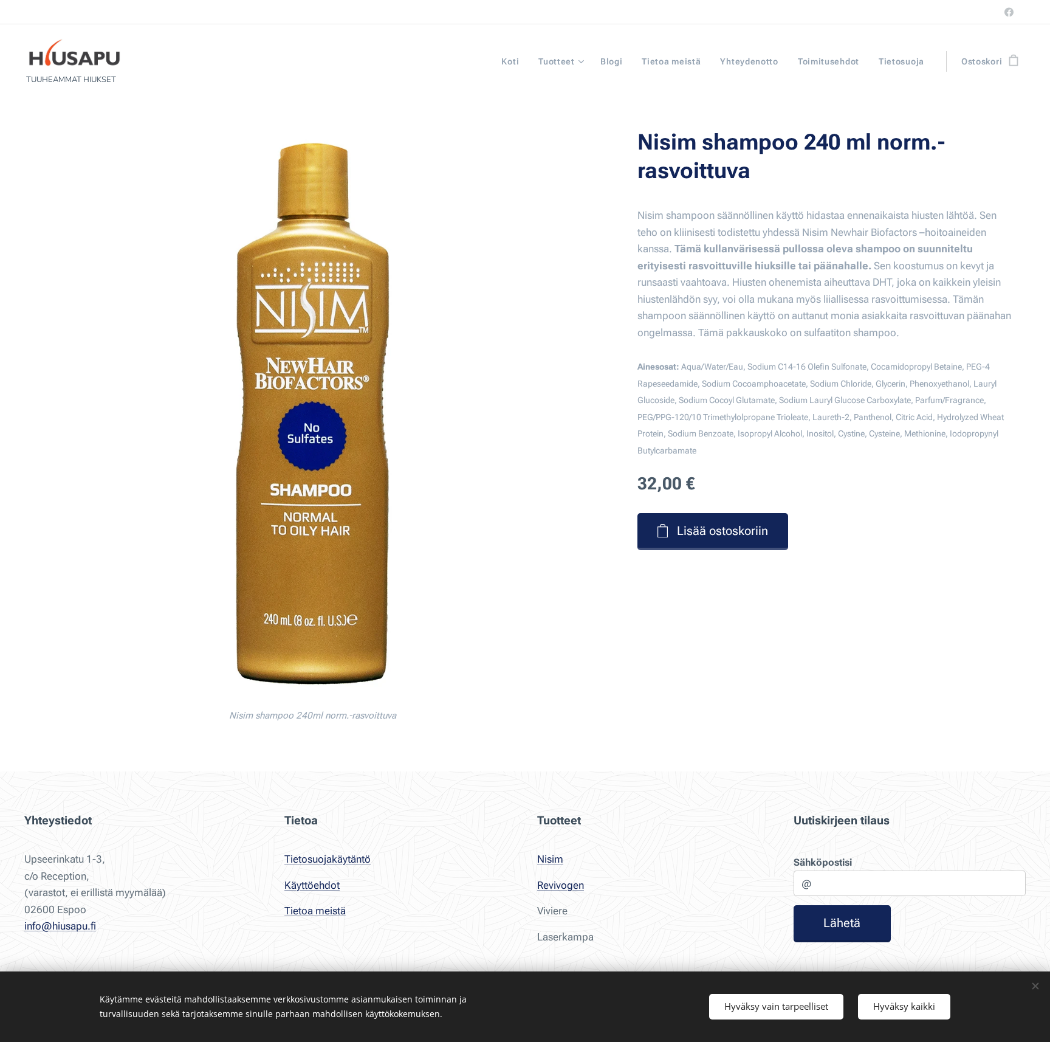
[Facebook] (1009, 12)
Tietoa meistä (315, 911)
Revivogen (560, 885)
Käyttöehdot (312, 885)
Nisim (550, 859)
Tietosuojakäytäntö (327, 859)
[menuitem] (513, 61)
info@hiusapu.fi (60, 926)
